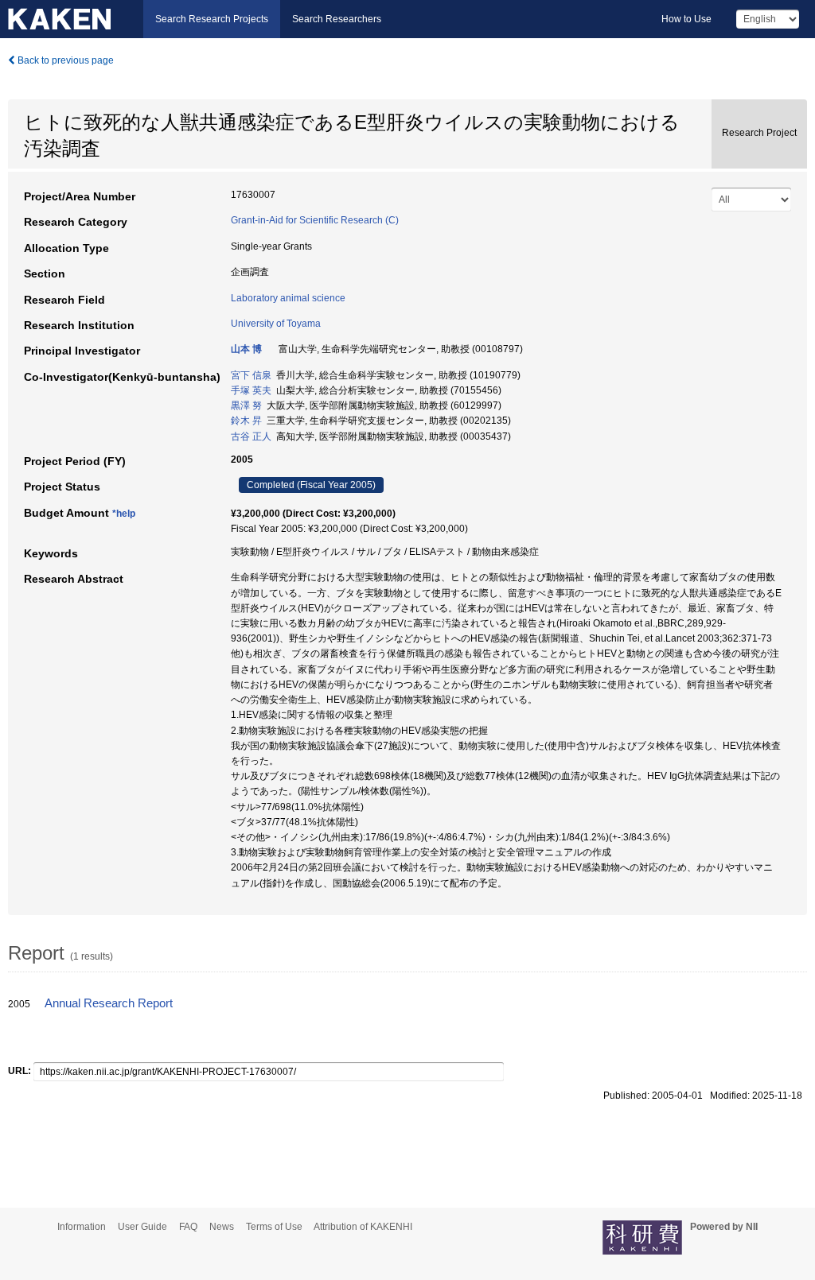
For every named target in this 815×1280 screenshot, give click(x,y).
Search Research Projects (211, 19)
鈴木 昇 (246, 420)
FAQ (188, 1226)
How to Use (686, 19)
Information (81, 1226)
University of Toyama (276, 323)
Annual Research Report (109, 1003)
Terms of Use (274, 1226)
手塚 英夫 (251, 390)
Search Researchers (336, 19)
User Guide (142, 1226)
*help (123, 513)
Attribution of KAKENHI (363, 1226)
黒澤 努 (246, 405)
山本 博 (246, 349)
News (221, 1226)
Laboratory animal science (288, 298)
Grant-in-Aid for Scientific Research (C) (315, 220)
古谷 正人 (251, 436)
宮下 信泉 (251, 375)
